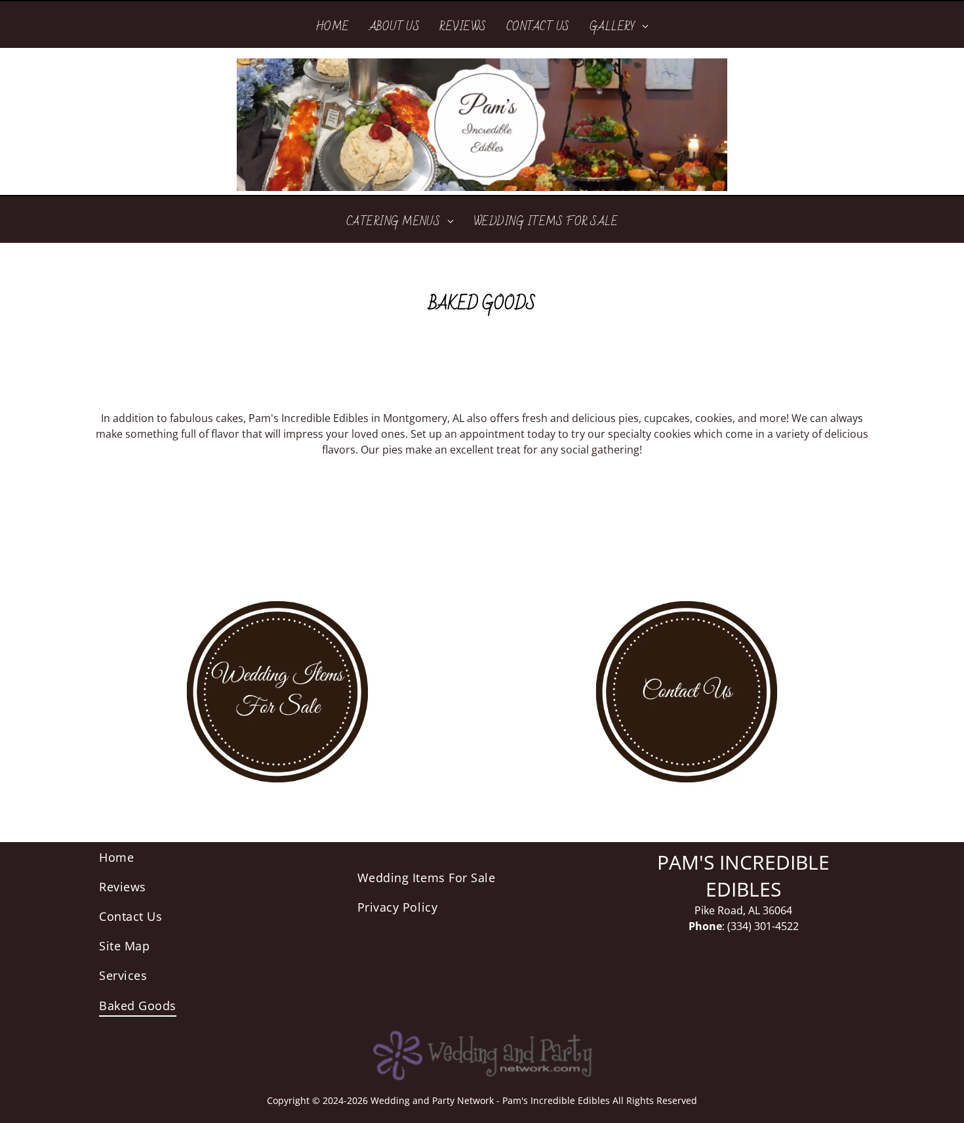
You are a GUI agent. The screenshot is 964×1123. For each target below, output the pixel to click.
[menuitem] (332, 26)
